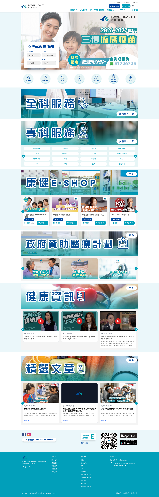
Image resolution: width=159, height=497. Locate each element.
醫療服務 (54, 466)
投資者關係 (126, 2)
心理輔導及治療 (86, 477)
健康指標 (54, 469)
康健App (135, 10)
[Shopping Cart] (133, 6)
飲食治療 (84, 483)
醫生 (45, 59)
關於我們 (73, 10)
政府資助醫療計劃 (97, 10)
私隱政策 (118, 493)
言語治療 (84, 480)
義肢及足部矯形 (86, 475)
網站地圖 (134, 493)
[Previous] (23, 156)
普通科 (83, 460)
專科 (45, 51)
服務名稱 (31, 51)
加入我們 (117, 2)
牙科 (82, 469)
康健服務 (83, 10)
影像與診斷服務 (86, 486)
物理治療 (84, 472)
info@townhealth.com (120, 460)
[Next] (135, 156)
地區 (29, 59)
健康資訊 (110, 10)
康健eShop (124, 10)
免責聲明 (126, 493)
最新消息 (135, 2)
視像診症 (84, 463)
